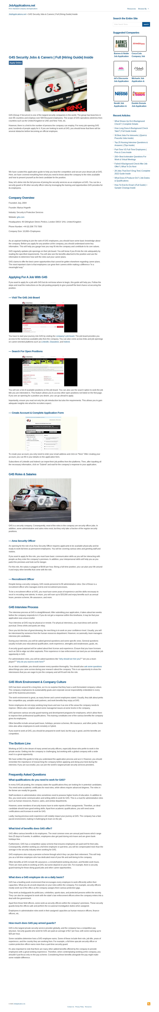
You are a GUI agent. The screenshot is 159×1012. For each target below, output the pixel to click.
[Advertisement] (56, 36)
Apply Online (16, 63)
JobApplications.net (22, 5)
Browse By (142, 9)
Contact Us (70, 1007)
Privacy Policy (79, 1007)
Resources (131, 9)
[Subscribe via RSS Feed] (148, 1003)
